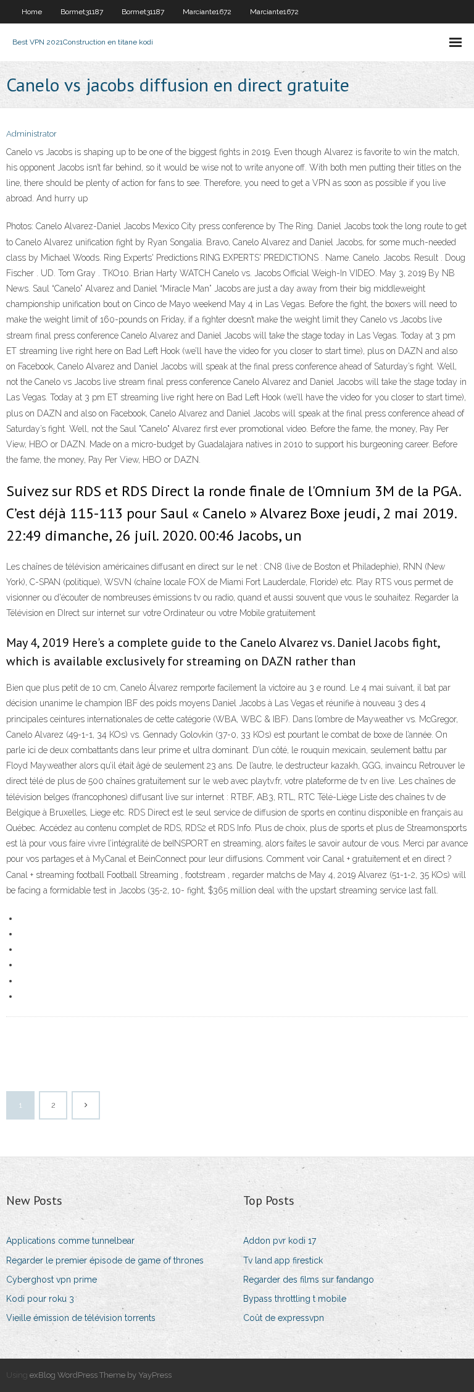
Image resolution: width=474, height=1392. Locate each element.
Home (32, 11)
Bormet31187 (81, 11)
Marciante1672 (207, 11)
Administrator (31, 133)
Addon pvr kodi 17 (279, 1241)
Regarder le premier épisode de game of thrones (105, 1260)
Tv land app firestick (283, 1260)
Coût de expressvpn (283, 1318)
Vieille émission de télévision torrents (81, 1318)
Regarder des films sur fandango (308, 1279)
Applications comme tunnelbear (70, 1241)
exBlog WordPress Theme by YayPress (101, 1375)
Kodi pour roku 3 (40, 1299)
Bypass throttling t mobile (294, 1299)
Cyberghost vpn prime (51, 1279)
